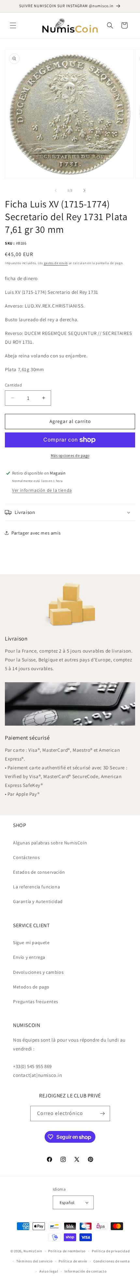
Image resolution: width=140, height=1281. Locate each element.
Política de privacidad (111, 1251)
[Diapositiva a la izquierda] (56, 190)
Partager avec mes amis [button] (36, 533)
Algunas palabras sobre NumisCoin (50, 843)
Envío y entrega (29, 957)
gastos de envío (56, 263)
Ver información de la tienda (42, 490)
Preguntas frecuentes (35, 1001)
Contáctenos (26, 857)
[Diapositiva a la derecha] (84, 190)
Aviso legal (48, 1271)
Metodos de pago (31, 987)
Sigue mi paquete (31, 942)
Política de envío (73, 1261)
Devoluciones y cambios (38, 972)
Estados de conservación (39, 872)
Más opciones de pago (70, 455)
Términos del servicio (34, 1261)
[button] (13, 25)
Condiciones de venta (111, 1261)
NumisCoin (32, 1251)
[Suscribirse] (102, 1113)
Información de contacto (85, 1271)
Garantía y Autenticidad (38, 901)
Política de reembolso (67, 1251)
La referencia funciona (36, 887)
